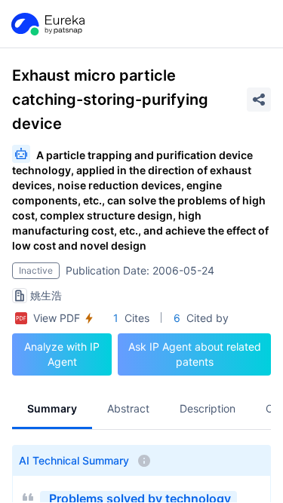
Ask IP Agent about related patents (194, 354)
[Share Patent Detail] (259, 99)
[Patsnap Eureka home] (47, 24)
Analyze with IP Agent (62, 354)
